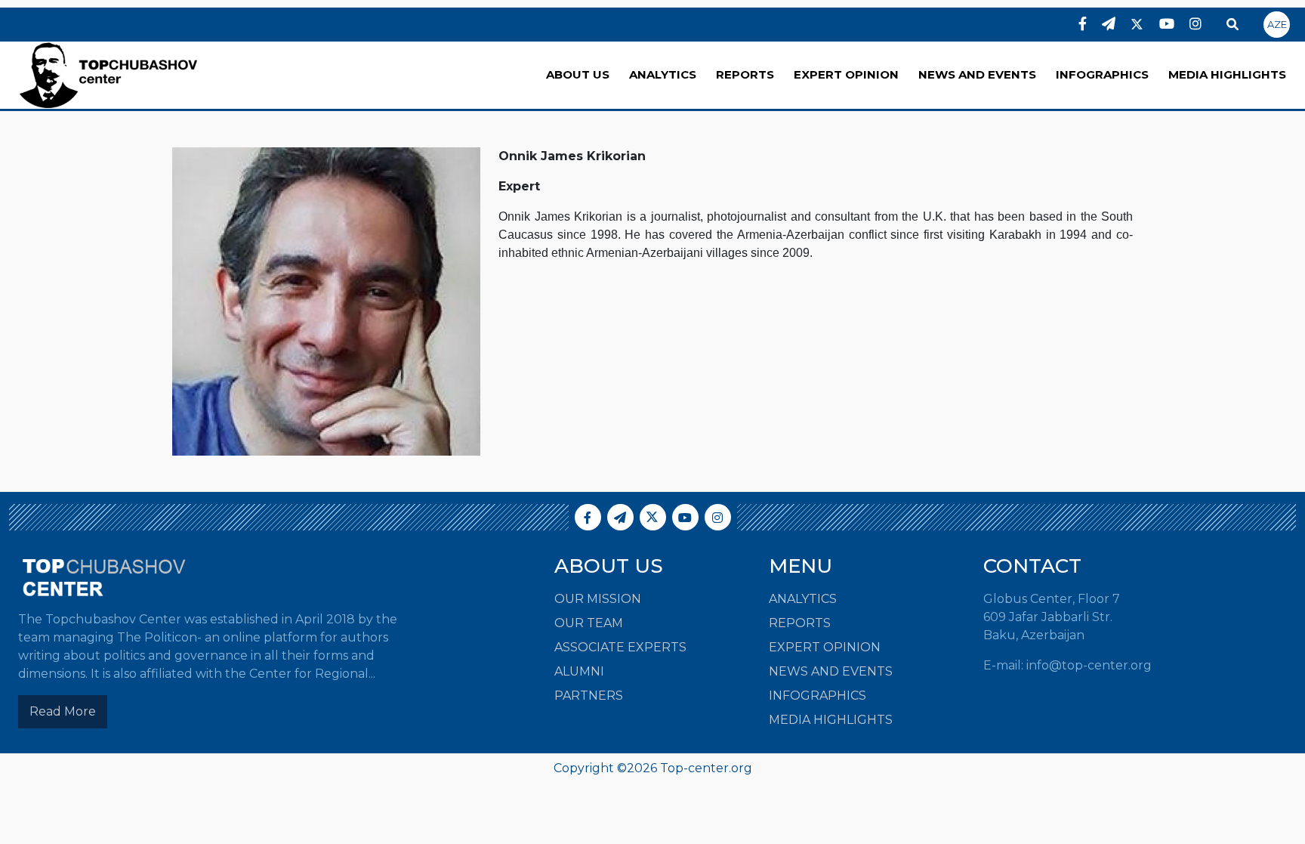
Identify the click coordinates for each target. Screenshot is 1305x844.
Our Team (588, 623)
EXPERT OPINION (846, 74)
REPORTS (745, 74)
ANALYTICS (662, 74)
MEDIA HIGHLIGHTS (1227, 74)
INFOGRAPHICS (1102, 74)
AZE (1277, 24)
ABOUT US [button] (577, 74)
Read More (62, 711)
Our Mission (597, 599)
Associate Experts (620, 647)
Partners (588, 695)
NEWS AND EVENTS (977, 74)
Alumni (579, 671)
